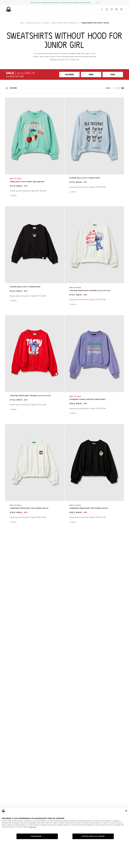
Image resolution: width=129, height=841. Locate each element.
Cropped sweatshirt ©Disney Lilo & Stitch (89, 290)
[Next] (98, 3)
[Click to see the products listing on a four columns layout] (118, 88)
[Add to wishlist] (9, 100)
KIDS (112, 74)
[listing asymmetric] (114, 88)
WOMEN (69, 74)
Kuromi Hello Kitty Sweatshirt (84, 178)
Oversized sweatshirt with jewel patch (29, 508)
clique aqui (32, 827)
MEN (91, 74)
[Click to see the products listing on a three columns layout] (122, 88)
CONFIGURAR (36, 836)
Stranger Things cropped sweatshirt (87, 399)
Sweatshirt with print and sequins (27, 182)
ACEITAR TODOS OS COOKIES (93, 836)
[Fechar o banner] (126, 811)
